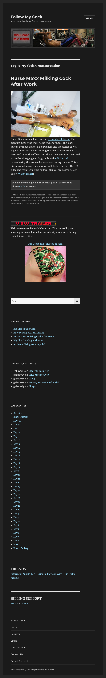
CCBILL (25, 603)
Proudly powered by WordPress (40, 670)
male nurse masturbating (34, 200)
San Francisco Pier (39, 371)
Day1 (15, 428)
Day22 (16, 482)
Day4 (16, 525)
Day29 (16, 509)
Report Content (19, 661)
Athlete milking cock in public (29, 344)
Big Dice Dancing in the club (28, 340)
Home (14, 627)
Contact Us (17, 654)
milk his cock (61, 158)
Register (15, 634)
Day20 (16, 474)
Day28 (16, 505)
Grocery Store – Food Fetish (44, 382)
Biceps (32, 386)
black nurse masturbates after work (36, 195)
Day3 (16, 513)
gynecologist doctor (59, 139)
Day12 (16, 440)
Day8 (16, 540)
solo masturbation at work (58, 200)
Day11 (16, 436)
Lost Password (18, 647)
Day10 (16, 432)
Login (22, 186)
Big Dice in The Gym (24, 328)
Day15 (16, 451)
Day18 (16, 463)
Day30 (16, 517)
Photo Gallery (20, 548)
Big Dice (17, 413)
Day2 (16, 471)
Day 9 (16, 424)
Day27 (16, 501)
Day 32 (17, 420)
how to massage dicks (39, 198)
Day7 (16, 536)
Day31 (16, 521)
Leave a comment (32, 203)
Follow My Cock (26, 16)
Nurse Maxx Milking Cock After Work (33, 336)
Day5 (16, 529)
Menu (89, 18)
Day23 (16, 486)
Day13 (32, 378)
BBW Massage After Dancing (28, 332)
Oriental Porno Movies (50, 574)
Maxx (15, 195)
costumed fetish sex (62, 195)
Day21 (16, 478)
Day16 (16, 455)
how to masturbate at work (62, 198)
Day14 (16, 447)
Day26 (16, 498)
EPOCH (14, 603)
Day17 (16, 459)
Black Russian (20, 416)
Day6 (16, 532)
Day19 (16, 467)
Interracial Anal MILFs (23, 574)
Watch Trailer (25, 173)
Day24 (16, 490)
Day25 (16, 494)
